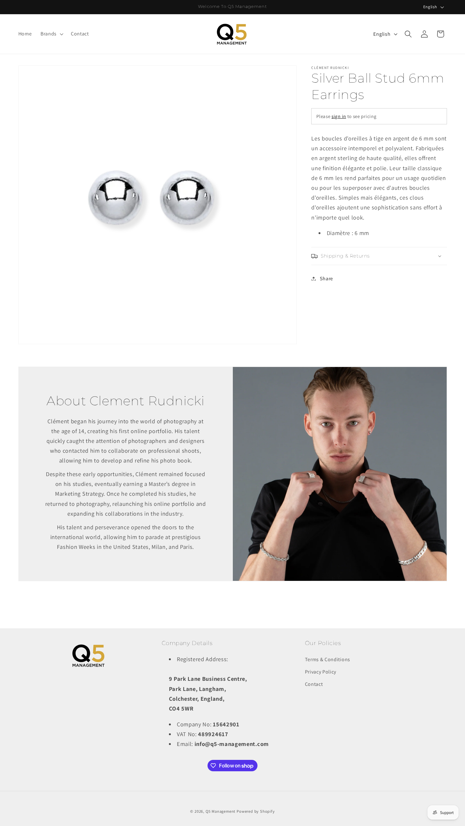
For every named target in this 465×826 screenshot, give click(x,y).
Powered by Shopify (256, 811)
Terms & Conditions (327, 659)
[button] (51, 34)
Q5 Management (220, 811)
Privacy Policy (321, 671)
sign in (339, 116)
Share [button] (326, 278)
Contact (314, 684)
